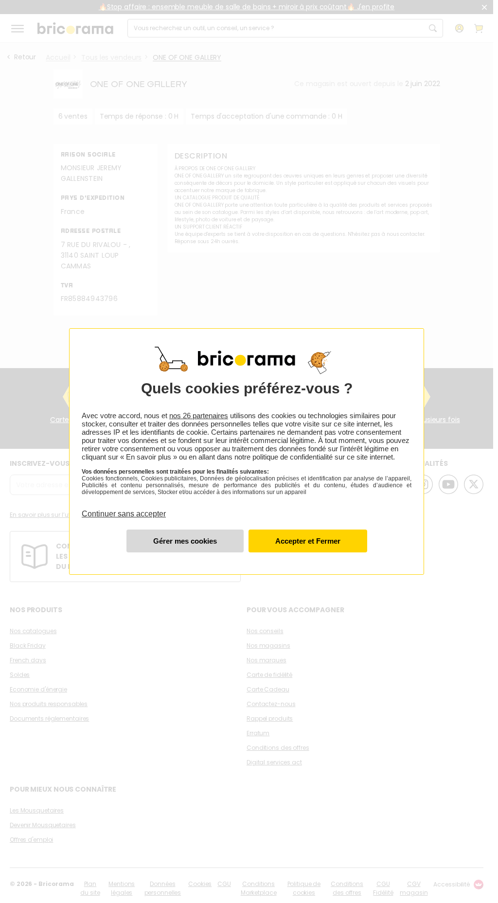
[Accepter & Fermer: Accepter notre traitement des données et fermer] (308, 541)
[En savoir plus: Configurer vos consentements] (185, 541)
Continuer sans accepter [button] (124, 508)
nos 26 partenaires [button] (198, 415)
